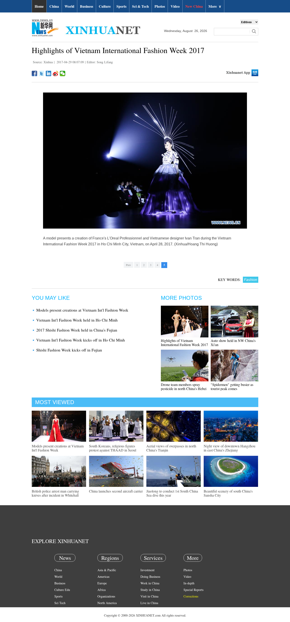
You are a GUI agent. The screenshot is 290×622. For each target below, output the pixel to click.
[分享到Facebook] (34, 73)
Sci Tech (59, 603)
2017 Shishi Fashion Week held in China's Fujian (76, 330)
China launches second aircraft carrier (116, 491)
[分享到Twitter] (41, 73)
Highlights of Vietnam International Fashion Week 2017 (184, 342)
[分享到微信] (62, 73)
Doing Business (150, 576)
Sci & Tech (140, 6)
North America (107, 603)
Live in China (149, 603)
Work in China (149, 583)
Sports (121, 6)
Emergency (147, 609)
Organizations (106, 596)
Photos (160, 6)
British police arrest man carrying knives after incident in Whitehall (55, 493)
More (214, 6)
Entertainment (63, 616)
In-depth (189, 583)
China (54, 6)
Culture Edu (62, 590)
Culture (105, 6)
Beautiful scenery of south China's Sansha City (228, 493)
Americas (103, 576)
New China (194, 6)
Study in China (150, 590)
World (69, 6)
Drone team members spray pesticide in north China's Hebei (183, 386)
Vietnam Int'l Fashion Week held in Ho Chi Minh (77, 320)
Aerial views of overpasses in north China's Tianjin (171, 448)
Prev (128, 265)
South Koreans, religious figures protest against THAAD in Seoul (112, 448)
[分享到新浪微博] (55, 73)
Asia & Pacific (106, 570)
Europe (102, 583)
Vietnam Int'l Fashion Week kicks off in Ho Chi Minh (80, 340)
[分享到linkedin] (48, 73)
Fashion (250, 280)
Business (86, 6)
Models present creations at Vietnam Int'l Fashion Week (82, 310)
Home (39, 6)
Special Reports (193, 590)
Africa (101, 590)
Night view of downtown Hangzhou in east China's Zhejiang (229, 448)
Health (58, 609)
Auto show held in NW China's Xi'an (233, 342)
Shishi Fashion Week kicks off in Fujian (69, 350)
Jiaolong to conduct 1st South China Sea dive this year (172, 493)
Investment (147, 570)
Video (175, 6)
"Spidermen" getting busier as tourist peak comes (232, 386)
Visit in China (149, 596)
